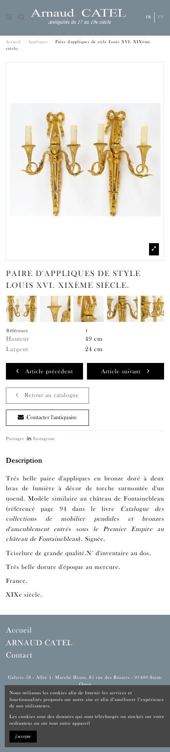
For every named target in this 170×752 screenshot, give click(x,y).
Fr (148, 17)
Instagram (43, 438)
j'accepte (23, 736)
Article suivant (124, 372)
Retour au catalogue (48, 396)
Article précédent (46, 372)
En (161, 17)
